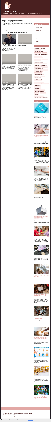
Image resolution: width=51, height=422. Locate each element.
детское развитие (37, 63)
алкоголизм (43, 48)
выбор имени (45, 59)
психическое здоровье (38, 80)
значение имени (44, 66)
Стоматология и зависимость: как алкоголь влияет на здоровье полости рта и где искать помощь (41, 115)
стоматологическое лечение (39, 91)
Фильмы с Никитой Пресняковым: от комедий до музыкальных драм (9, 45)
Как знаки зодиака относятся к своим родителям (25, 85)
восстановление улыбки (38, 57)
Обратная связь (12, 408)
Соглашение (27, 408)
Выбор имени (22, 16)
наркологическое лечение (39, 74)
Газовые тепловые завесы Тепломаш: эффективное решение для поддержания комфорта (41, 217)
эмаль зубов (36, 97)
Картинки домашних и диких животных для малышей (8, 85)
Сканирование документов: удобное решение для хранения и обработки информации (41, 338)
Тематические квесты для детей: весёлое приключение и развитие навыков (40, 397)
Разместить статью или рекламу (38, 408)
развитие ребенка (37, 83)
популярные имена (38, 77)
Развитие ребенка (30, 16)
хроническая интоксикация (39, 96)
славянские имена (37, 88)
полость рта (42, 76)
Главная (5, 408)
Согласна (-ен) (30, 420)
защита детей (44, 63)
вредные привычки (38, 59)
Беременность (15, 16)
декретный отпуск (37, 60)
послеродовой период (38, 79)
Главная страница (7, 16)
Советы (37, 16)
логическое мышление (38, 71)
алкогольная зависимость (39, 51)
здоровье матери (44, 65)
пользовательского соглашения (8, 418)
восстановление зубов (38, 56)
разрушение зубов (45, 83)
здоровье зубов (37, 65)
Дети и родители (11, 11)
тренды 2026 (36, 94)
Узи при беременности (7, 64)
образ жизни (37, 76)
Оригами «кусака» (22, 45)
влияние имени (37, 54)
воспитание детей (44, 54)
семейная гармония (38, 86)
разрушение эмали (38, 85)
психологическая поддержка (39, 82)
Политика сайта (20, 408)
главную (11, 30)
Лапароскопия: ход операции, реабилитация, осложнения (25, 65)
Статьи (42, 16)
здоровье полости (37, 66)
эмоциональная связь (43, 97)
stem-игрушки (37, 48)
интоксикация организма (39, 68)
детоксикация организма (39, 62)
